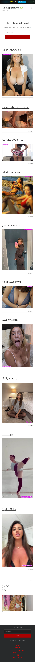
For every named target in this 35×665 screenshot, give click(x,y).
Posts (20, 640)
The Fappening (6, 588)
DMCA (17, 655)
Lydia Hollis (9, 509)
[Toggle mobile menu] (32, 8)
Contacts (17, 645)
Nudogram (5, 590)
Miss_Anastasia (11, 50)
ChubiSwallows (11, 281)
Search (17, 37)
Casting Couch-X (12, 139)
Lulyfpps (7, 434)
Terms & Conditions (17, 650)
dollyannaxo (9, 378)
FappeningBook (6, 586)
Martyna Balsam (12, 172)
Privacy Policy (17, 653)
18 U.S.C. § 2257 (17, 657)
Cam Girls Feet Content (15, 107)
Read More (30, 98)
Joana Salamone (11, 225)
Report (17, 648)
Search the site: (17, 628)
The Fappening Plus (14, 640)
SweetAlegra (10, 319)
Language (23, 640)
